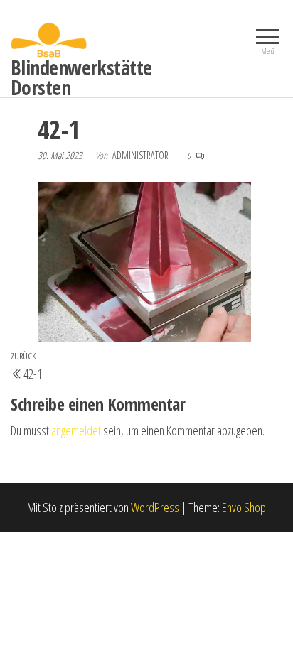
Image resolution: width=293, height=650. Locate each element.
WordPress (155, 507)
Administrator (141, 155)
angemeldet (76, 430)
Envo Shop (244, 507)
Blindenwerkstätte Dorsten (81, 77)
